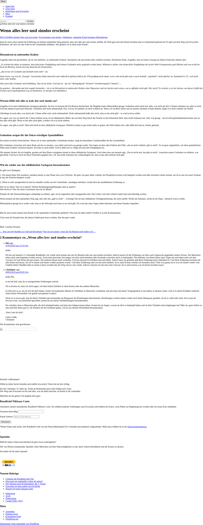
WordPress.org (12, 519)
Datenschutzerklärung (137, 427)
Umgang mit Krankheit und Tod (20, 479)
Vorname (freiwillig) (9, 411)
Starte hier (10, 6)
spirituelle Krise (80, 37)
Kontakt (9, 16)
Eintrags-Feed (12, 514)
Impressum (10, 493)
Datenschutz (11, 498)
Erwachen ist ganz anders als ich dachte (23, 486)
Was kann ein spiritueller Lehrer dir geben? (24, 481)
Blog (8, 14)
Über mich (10, 9)
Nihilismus (67, 37)
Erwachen (43, 37)
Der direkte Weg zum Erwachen (24, 37)
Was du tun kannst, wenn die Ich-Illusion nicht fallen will (69, 231)
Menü (3, 1)
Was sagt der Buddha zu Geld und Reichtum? (21, 231)
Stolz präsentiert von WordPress (25, 524)
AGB (8, 496)
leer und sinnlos (54, 37)
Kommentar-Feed (13, 516)
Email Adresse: (6, 416)
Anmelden (10, 511)
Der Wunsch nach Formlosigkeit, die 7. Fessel (26, 484)
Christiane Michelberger (97, 37)
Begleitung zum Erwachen (17, 11)
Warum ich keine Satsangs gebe (19, 489)
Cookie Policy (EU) (14, 501)
